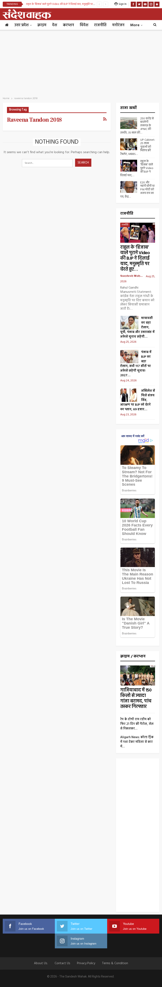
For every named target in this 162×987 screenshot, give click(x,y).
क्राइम (41, 25)
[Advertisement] (81, 62)
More (134, 25)
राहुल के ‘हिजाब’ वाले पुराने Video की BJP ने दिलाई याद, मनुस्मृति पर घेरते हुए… (135, 258)
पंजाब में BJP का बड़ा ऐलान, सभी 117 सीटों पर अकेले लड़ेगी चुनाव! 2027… (135, 364)
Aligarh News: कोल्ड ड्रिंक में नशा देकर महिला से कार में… (137, 742)
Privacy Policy (86, 963)
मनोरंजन (118, 25)
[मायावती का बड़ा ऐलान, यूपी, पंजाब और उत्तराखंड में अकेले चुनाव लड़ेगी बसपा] (129, 322)
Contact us (62, 963)
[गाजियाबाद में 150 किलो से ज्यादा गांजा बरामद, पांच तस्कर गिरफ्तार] (137, 675)
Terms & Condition (115, 963)
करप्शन (68, 25)
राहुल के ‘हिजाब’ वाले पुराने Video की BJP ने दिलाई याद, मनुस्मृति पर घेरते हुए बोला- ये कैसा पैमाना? (74, 4)
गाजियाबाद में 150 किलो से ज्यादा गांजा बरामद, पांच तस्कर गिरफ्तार (135, 698)
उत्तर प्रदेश (21, 25)
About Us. (41, 963)
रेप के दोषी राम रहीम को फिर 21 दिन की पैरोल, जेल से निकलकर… (137, 724)
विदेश (84, 25)
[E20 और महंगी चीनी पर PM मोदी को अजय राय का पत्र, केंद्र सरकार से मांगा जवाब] (128, 187)
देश (54, 25)
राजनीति (100, 25)
